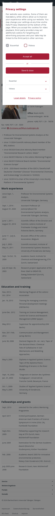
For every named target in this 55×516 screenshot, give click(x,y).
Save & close (27, 70)
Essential (14, 45)
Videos (31, 45)
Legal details (20, 98)
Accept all (27, 56)
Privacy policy (34, 98)
